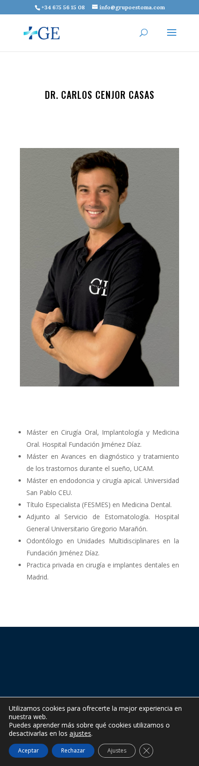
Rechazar (73, 750)
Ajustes (116, 750)
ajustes (80, 733)
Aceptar (28, 750)
